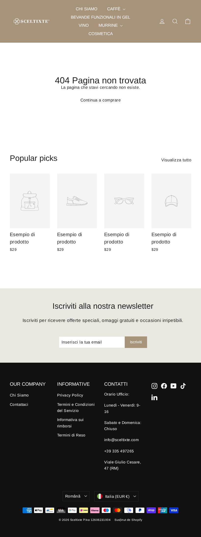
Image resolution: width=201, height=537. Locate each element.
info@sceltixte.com (121, 440)
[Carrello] (187, 21)
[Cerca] (175, 21)
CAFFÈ (114, 9)
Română (72, 496)
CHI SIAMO (86, 9)
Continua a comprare (100, 100)
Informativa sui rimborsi (70, 423)
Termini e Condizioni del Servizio (76, 407)
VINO (84, 25)
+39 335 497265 (119, 451)
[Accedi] (162, 21)
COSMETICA (100, 33)
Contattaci (19, 404)
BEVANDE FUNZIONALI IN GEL (100, 17)
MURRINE (109, 25)
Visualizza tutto (176, 160)
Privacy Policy (70, 395)
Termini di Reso (71, 435)
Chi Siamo (19, 395)
